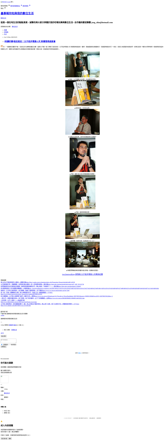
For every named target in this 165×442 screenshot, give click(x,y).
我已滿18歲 (4, 438)
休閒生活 (14, 330)
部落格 (6, 32)
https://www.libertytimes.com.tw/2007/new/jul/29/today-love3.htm (19, 302)
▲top (2, 333)
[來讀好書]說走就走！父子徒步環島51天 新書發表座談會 (30, 41)
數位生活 (15, 26)
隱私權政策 (92, 418)
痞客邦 (11, 325)
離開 (10, 438)
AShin (2, 315)
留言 (14, 325)
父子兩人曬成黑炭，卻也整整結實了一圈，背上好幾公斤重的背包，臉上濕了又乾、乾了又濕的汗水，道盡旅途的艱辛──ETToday (40, 304)
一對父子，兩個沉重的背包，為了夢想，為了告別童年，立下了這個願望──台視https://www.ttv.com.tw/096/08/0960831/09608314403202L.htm (42, 298)
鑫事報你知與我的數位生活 (17, 13)
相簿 (5, 30)
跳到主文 (3, 18)
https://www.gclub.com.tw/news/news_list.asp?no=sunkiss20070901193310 (21, 294)
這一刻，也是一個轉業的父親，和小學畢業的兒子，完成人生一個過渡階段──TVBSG (27, 292)
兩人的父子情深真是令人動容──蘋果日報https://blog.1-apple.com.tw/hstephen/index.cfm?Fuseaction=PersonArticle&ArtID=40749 (38, 282)
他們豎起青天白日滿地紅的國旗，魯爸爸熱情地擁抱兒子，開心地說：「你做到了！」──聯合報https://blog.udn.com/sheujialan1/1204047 (41, 286)
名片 (5, 34)
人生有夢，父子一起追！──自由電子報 (13, 300)
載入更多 (3, 336)
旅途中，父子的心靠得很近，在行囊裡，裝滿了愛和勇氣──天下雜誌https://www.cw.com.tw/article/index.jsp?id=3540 (35, 290)
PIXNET (70, 418)
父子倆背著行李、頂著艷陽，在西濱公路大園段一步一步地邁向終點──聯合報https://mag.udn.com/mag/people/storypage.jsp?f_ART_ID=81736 (42, 284)
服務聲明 (99, 418)
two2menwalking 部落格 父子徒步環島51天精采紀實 (82, 274)
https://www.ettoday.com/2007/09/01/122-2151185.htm (16, 305)
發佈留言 (3, 346)
